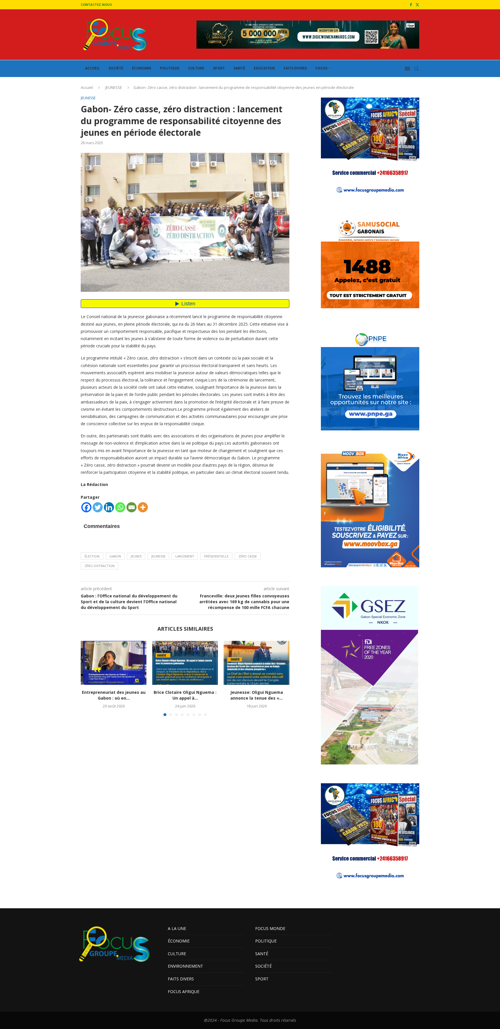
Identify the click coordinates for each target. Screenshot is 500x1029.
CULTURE (196, 68)
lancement (184, 556)
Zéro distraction (99, 566)
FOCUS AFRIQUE (183, 991)
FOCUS (321, 68)
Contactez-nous (96, 4)
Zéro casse (247, 556)
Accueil (87, 87)
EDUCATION (264, 68)
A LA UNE (177, 928)
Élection (92, 556)
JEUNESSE (113, 87)
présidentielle (216, 556)
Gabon (115, 556)
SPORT (219, 68)
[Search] (416, 68)
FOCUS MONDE (270, 928)
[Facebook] (411, 4)
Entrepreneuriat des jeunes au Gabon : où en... (114, 695)
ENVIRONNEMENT (185, 966)
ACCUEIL (92, 68)
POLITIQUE (169, 68)
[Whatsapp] (120, 507)
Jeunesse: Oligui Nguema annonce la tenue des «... (256, 695)
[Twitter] (417, 4)
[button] (88, 678)
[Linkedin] (109, 507)
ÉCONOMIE (141, 68)
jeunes (136, 556)
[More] (143, 507)
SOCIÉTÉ (116, 68)
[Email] (131, 507)
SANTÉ (239, 68)
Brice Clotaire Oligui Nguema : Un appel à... (185, 695)
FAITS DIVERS (295, 68)
